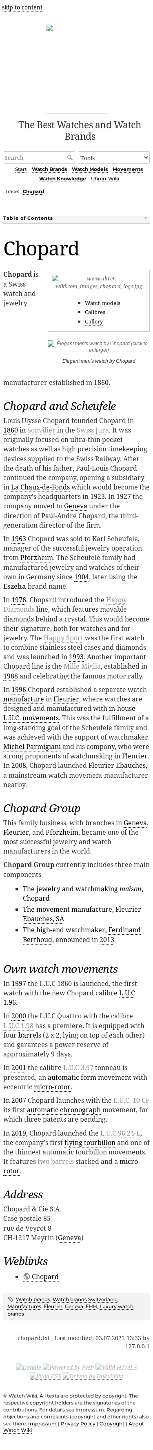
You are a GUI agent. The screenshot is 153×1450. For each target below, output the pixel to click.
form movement (106, 1077)
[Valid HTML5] (116, 1367)
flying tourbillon (89, 1142)
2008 (18, 765)
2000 (18, 1015)
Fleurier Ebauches (117, 765)
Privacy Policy (78, 1423)
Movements (128, 169)
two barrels (56, 1161)
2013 (107, 939)
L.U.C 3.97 (78, 1067)
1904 (81, 576)
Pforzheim (36, 557)
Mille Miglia (82, 666)
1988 (10, 676)
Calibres (95, 312)
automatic (63, 1077)
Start (21, 169)
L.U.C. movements (31, 717)
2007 (18, 1100)
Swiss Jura (93, 430)
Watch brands (33, 1299)
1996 (18, 689)
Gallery (94, 321)
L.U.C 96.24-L (120, 1133)
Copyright (112, 1423)
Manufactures (24, 1306)
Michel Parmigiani (32, 746)
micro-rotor (52, 1086)
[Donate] (28, 1367)
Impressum (42, 1423)
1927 (123, 496)
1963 (18, 538)
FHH (91, 1306)
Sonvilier (41, 430)
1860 (101, 382)
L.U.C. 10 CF (131, 1100)
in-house (122, 708)
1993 (76, 656)
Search (71, 157)
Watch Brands (49, 169)
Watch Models (90, 169)
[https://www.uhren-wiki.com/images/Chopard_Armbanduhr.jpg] (99, 348)
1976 (18, 599)
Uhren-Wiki (105, 178)
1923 (97, 496)
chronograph (80, 1109)
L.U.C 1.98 (18, 1025)
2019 (18, 1133)
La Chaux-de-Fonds (40, 487)
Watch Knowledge (62, 178)
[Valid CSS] (45, 1376)
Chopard (33, 191)
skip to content (22, 7)
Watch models (102, 303)
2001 (18, 1067)
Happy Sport (63, 637)
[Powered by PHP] (68, 1367)
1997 (18, 983)
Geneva (75, 505)
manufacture (23, 698)
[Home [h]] (76, 67)
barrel (28, 1035)
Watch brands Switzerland (85, 1299)
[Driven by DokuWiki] (93, 1376)
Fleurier (66, 698)
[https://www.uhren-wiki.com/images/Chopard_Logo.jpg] (98, 286)
